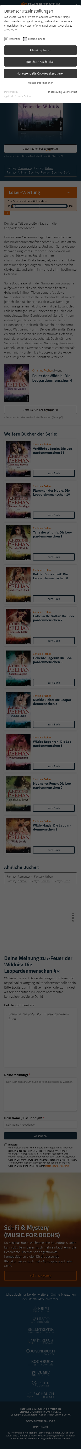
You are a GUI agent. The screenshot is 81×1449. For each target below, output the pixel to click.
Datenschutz (70, 92)
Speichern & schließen (40, 61)
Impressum (54, 92)
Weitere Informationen (40, 83)
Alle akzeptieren (40, 50)
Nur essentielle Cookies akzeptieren (41, 73)
